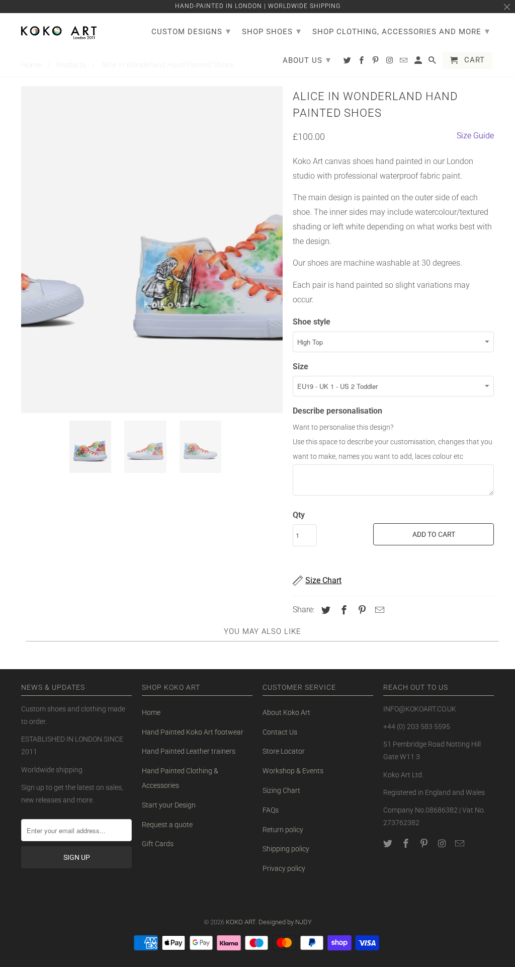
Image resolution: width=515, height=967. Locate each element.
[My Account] (418, 62)
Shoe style (311, 322)
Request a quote (167, 825)
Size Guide (475, 135)
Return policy (283, 830)
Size (300, 366)
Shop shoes (271, 31)
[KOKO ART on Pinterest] (425, 843)
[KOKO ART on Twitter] (388, 843)
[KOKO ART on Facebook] (406, 843)
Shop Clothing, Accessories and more (401, 31)
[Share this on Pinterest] (361, 610)
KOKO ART (240, 922)
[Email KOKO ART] (460, 843)
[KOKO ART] (59, 31)
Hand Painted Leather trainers (188, 751)
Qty (299, 515)
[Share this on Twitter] (324, 610)
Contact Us (280, 732)
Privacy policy (284, 868)
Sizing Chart (281, 790)
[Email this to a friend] (378, 610)
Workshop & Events (293, 771)
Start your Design (169, 805)
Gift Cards (158, 844)
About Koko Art (286, 712)
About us (307, 59)
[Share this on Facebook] (342, 610)
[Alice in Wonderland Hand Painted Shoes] (152, 249)
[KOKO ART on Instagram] (442, 843)
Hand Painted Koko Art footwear (192, 732)
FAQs (271, 810)
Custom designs (191, 31)
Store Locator (284, 751)
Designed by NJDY (285, 922)
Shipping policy (286, 849)
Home (151, 712)
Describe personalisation (337, 411)
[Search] (433, 62)
